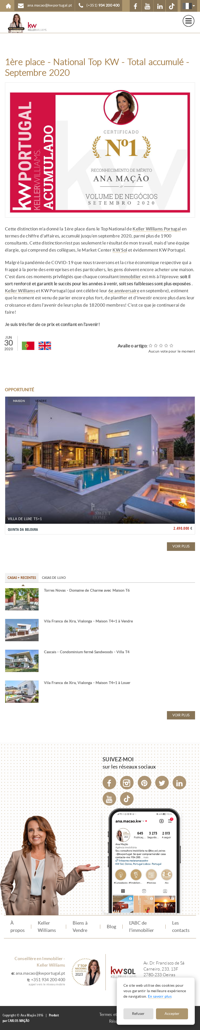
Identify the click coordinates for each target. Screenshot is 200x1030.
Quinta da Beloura (23, 529)
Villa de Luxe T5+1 (25, 519)
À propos (17, 926)
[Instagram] (127, 782)
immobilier (130, 276)
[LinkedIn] (179, 782)
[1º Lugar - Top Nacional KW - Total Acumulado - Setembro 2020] (28, 346)
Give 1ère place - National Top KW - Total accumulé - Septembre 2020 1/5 (150, 346)
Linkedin (159, 6)
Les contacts (181, 926)
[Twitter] (162, 782)
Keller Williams (20, 290)
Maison (19, 400)
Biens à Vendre (80, 926)
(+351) (103, 5)
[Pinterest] (144, 782)
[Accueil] (23, 23)
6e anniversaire (123, 290)
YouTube (147, 6)
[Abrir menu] (188, 21)
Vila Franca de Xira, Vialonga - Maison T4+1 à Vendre (88, 621)
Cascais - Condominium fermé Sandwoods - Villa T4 (86, 652)
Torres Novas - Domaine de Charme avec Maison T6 (87, 590)
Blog (111, 926)
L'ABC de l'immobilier (141, 926)
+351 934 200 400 (48, 980)
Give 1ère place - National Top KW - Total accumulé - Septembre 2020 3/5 (161, 346)
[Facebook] (109, 782)
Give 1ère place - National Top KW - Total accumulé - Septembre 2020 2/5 (156, 346)
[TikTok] (172, 6)
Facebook (135, 6)
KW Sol (120, 250)
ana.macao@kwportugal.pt (40, 973)
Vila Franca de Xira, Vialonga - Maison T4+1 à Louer (87, 683)
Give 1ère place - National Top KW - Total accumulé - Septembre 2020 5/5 (171, 346)
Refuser (138, 1014)
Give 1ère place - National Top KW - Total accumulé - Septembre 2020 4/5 (166, 346)
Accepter (172, 1014)
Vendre (41, 400)
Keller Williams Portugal (157, 229)
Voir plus (181, 546)
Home (8, 6)
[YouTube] (109, 799)
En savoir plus (160, 996)
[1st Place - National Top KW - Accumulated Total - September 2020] (45, 346)
